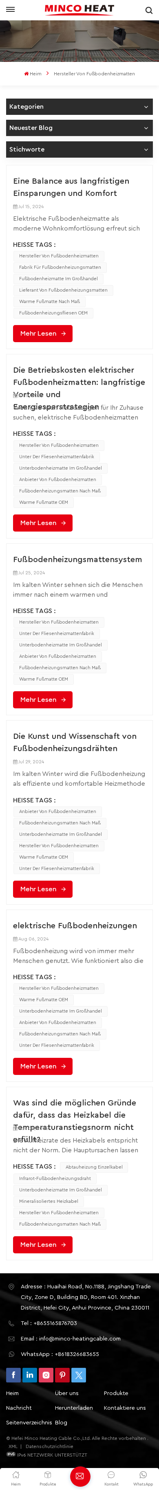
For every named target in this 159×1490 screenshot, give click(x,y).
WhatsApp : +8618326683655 (60, 1354)
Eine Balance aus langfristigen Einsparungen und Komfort (71, 187)
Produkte (116, 1393)
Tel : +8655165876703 (49, 1323)
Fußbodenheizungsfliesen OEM (53, 313)
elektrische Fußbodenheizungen (75, 926)
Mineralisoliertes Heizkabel (48, 1201)
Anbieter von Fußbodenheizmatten (57, 479)
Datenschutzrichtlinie (49, 1446)
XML (13, 1446)
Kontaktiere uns (125, 1408)
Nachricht (19, 1408)
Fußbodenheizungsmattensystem (77, 560)
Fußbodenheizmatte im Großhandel (58, 279)
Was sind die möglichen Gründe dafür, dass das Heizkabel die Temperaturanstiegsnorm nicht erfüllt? (74, 1110)
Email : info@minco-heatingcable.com (71, 1339)
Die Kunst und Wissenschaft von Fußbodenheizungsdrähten (75, 742)
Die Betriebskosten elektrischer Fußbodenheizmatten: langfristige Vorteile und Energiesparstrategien (79, 377)
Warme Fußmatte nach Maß (49, 301)
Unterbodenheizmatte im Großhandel (60, 468)
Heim (36, 73)
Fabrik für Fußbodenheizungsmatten (60, 267)
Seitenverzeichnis (29, 1423)
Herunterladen (74, 1408)
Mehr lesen (38, 334)
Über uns (67, 1393)
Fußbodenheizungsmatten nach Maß (60, 491)
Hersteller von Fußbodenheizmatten (59, 256)
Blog (61, 1423)
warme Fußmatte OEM (43, 502)
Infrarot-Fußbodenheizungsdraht (55, 1178)
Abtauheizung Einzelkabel (94, 1167)
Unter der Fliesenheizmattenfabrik (56, 457)
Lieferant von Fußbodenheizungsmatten (63, 290)
